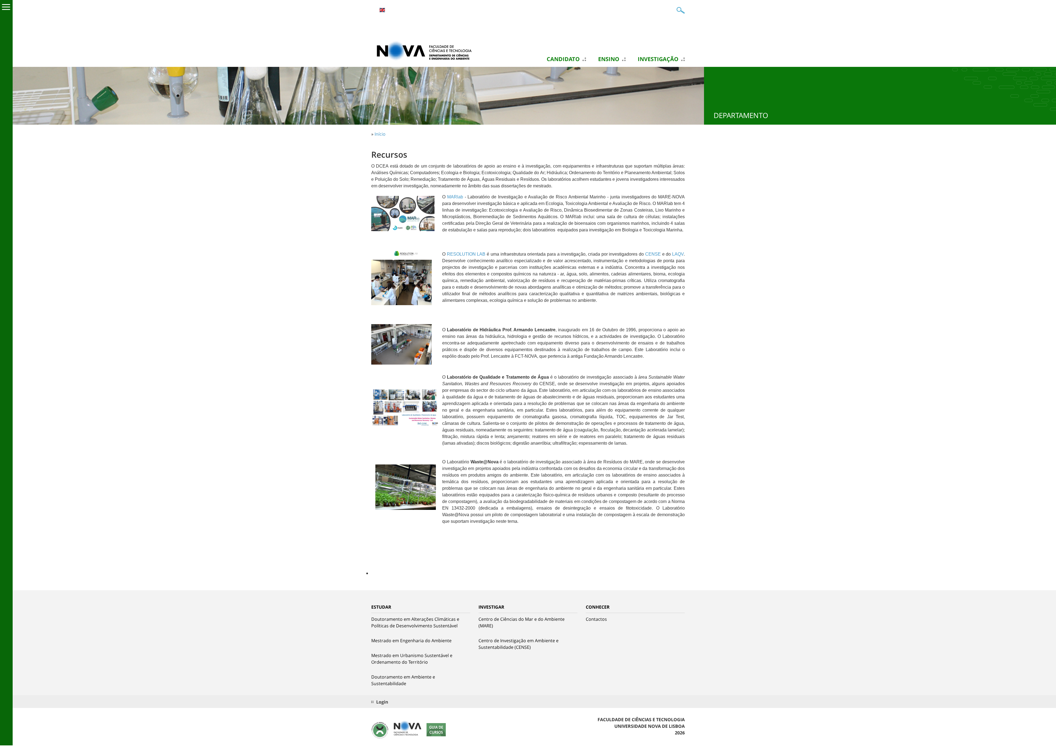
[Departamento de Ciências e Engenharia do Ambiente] (426, 50)
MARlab (455, 197)
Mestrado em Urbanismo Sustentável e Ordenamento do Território (411, 658)
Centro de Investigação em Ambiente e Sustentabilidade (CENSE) (519, 644)
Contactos (596, 619)
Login (382, 702)
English (382, 10)
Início (380, 134)
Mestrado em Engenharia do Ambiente (411, 641)
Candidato (563, 59)
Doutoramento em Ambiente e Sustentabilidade (403, 680)
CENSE (653, 254)
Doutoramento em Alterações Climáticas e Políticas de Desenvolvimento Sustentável (415, 622)
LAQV (678, 254)
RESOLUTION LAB (466, 254)
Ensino (608, 59)
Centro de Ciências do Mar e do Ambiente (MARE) (522, 622)
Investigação (658, 59)
